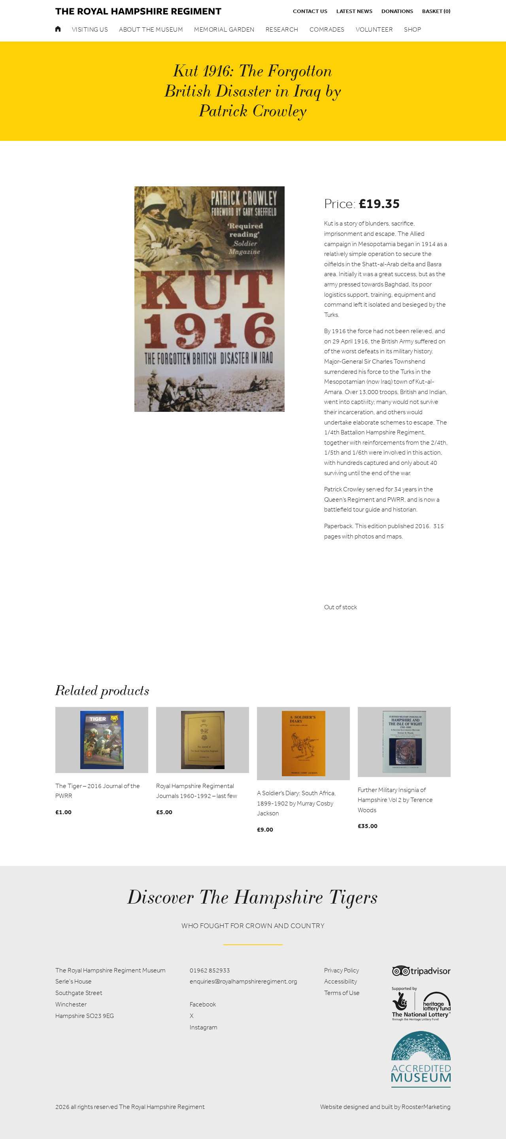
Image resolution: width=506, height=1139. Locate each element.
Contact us (310, 11)
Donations (397, 11)
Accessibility (340, 981)
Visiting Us (90, 29)
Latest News (354, 11)
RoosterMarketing (426, 1107)
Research (282, 29)
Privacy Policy (341, 970)
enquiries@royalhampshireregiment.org (243, 981)
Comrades (327, 29)
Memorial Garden (224, 29)
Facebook (203, 1004)
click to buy (102, 740)
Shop (412, 29)
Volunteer (374, 29)
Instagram (203, 1027)
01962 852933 (210, 970)
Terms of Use (342, 993)
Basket (436, 11)
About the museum (151, 29)
